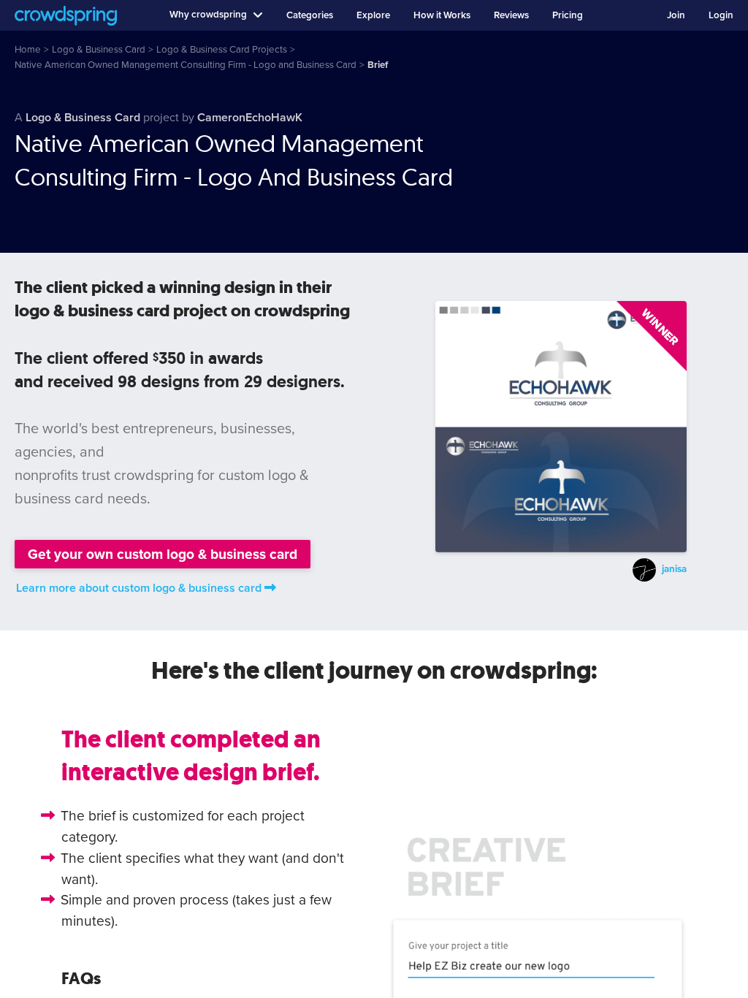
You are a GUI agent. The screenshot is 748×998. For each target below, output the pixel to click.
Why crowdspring (208, 14)
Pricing (567, 15)
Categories (309, 15)
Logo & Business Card (83, 117)
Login (721, 15)
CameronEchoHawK (249, 117)
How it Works (441, 15)
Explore (373, 15)
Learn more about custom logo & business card (139, 588)
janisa (674, 569)
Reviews (511, 15)
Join (676, 15)
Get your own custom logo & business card (162, 554)
